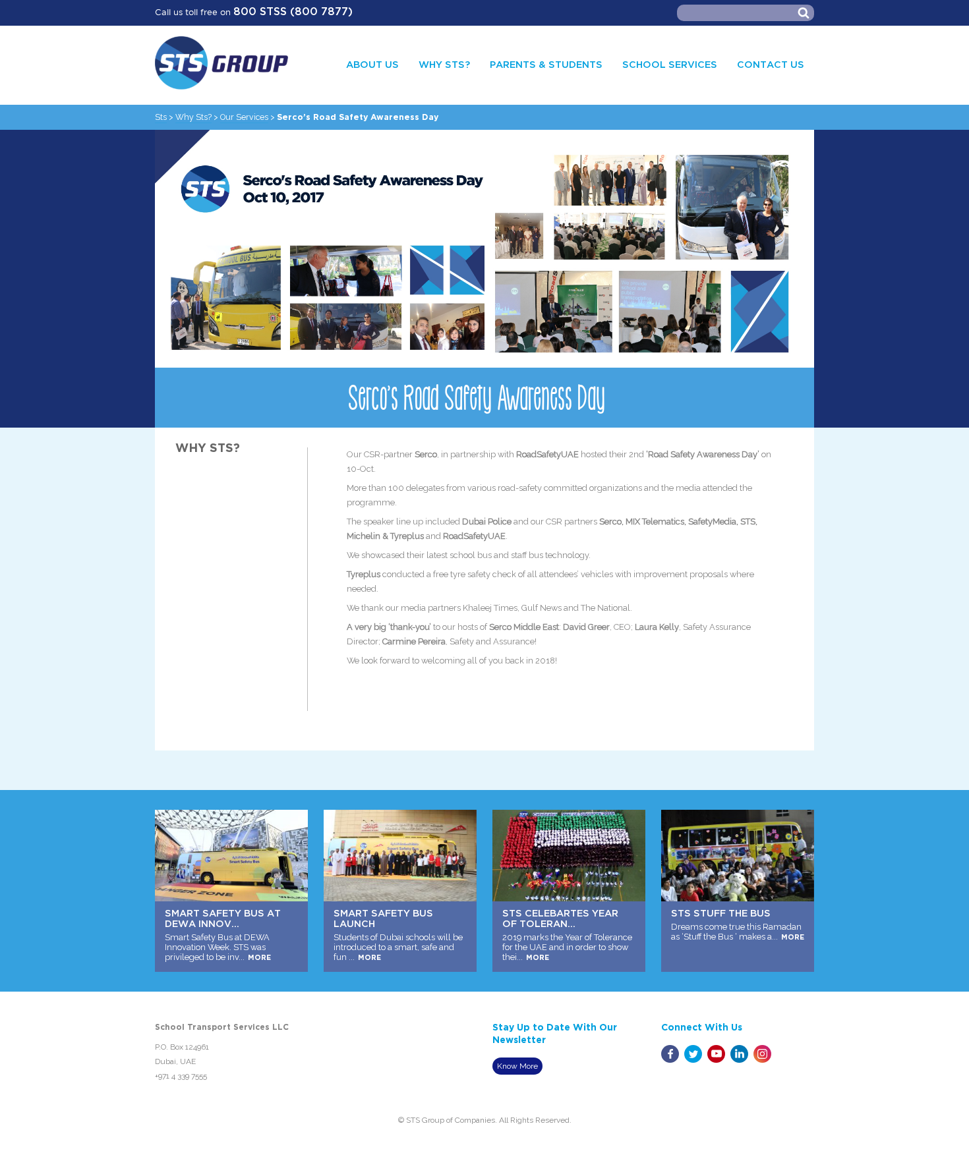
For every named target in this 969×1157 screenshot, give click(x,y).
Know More (517, 1066)
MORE (259, 957)
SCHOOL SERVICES (669, 65)
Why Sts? (193, 117)
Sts (161, 117)
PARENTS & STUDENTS (546, 65)
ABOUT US (372, 65)
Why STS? (444, 65)
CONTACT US (770, 65)
